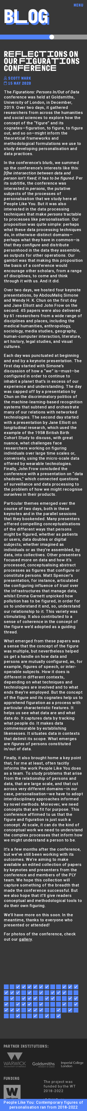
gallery (25, 939)
